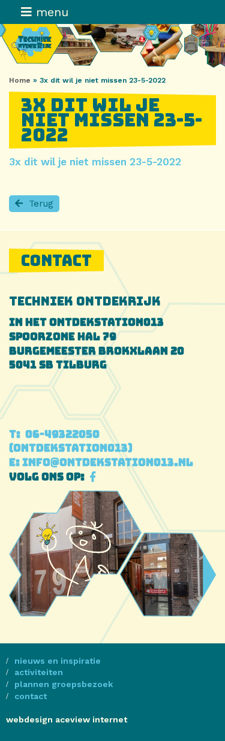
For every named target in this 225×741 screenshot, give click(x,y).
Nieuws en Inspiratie (57, 661)
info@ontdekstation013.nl (101, 462)
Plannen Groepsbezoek (63, 684)
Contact (30, 696)
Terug (41, 203)
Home (20, 80)
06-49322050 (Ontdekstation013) (71, 441)
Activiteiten (38, 672)
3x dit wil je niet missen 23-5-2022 (95, 162)
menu (50, 12)
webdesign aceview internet (66, 719)
